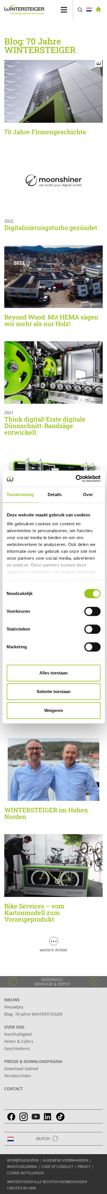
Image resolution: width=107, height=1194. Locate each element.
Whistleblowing (22, 1166)
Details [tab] (55, 494)
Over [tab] (88, 494)
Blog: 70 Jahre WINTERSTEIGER (33, 1014)
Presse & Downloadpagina (33, 1061)
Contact (13, 1088)
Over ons (14, 1027)
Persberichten (17, 1075)
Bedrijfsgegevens (23, 1160)
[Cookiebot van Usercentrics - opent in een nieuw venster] (76, 478)
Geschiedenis (17, 1048)
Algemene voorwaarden (65, 1160)
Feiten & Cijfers (18, 1041)
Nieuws (12, 999)
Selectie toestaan (53, 691)
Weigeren (53, 710)
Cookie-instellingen (25, 1172)
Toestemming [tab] (20, 494)
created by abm (21, 1188)
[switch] (92, 611)
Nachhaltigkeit (18, 1034)
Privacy (84, 1166)
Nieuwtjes (13, 1007)
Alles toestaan (53, 672)
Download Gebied (21, 1068)
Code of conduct (57, 1166)
